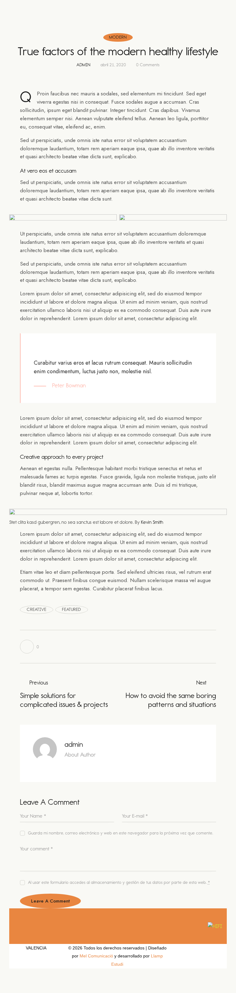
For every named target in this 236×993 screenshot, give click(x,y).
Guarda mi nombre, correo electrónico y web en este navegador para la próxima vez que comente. (120, 833)
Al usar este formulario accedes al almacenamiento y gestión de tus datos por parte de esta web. (119, 882)
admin (74, 744)
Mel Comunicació (96, 955)
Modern (118, 37)
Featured (71, 609)
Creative (36, 609)
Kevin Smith (152, 522)
